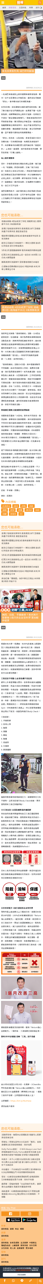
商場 (12, 510)
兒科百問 (33, 1245)
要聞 (12, 1228)
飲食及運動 (14, 1242)
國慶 (5, 514)
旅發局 (13, 514)
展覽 (5, 510)
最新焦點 (5, 1228)
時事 (31, 8)
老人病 (12, 1248)
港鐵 (20, 510)
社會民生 (6, 506)
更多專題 (29, 1248)
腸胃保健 (24, 1245)
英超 (38, 510)
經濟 (16, 506)
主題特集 (22, 8)
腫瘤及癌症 (5, 1245)
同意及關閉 (22, 1275)
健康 (4, 8)
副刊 (37, 8)
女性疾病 (5, 1248)
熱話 (17, 1228)
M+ (22, 514)
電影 (31, 506)
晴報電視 (12, 8)
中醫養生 (33, 1242)
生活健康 (24, 1242)
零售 (24, 506)
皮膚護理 (20, 1248)
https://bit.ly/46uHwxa (21, 1100)
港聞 (3, 78)
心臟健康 (15, 1245)
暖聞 (22, 1228)
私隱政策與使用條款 (23, 1270)
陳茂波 (29, 510)
